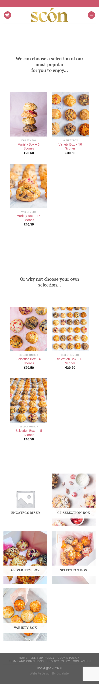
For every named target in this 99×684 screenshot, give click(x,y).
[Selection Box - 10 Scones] (70, 329)
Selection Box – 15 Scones (29, 433)
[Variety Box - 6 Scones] (28, 114)
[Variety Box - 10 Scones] (70, 114)
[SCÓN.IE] (49, 15)
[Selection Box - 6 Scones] (28, 329)
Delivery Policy (42, 657)
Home (23, 657)
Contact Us (82, 661)
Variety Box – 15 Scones (29, 218)
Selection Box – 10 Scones (70, 361)
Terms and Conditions (26, 661)
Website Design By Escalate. (50, 673)
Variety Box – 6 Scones (29, 146)
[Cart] (7, 15)
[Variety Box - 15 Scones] (28, 186)
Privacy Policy (58, 661)
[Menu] (91, 15)
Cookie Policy (68, 657)
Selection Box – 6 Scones (29, 361)
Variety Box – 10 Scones (70, 146)
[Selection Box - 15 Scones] (28, 400)
